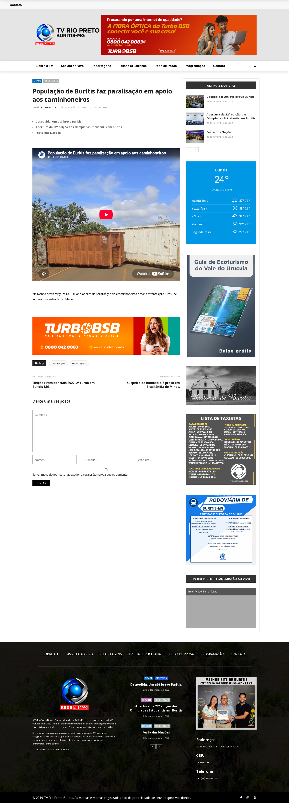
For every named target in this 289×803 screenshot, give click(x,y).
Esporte (146, 700)
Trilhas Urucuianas (133, 66)
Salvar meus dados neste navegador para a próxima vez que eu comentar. (80, 474)
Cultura (146, 726)
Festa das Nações (48, 133)
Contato (219, 66)
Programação (195, 66)
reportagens (79, 363)
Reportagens (101, 66)
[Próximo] (196, 149)
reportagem (58, 363)
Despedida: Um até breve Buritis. (59, 121)
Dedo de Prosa (166, 66)
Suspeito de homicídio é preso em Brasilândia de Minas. (153, 385)
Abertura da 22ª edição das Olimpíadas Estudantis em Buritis (79, 127)
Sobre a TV (44, 66)
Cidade (37, 80)
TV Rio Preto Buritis (44, 107)
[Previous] (189, 149)
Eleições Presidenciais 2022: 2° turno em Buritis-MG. (63, 385)
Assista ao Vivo (72, 66)
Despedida (161, 678)
